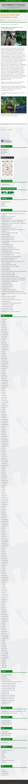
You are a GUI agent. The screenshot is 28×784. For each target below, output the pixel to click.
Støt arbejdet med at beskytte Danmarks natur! (11, 303)
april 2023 (4, 373)
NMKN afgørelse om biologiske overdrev (10, 276)
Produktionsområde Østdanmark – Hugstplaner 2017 (13, 291)
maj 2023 (3, 371)
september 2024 (5, 349)
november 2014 (5, 541)
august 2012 (4, 582)
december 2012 (5, 577)
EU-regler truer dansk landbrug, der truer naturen (12, 681)
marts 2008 (4, 665)
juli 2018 (3, 468)
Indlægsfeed (4, 771)
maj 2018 (3, 472)
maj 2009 (3, 643)
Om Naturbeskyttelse (6, 283)
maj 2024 (3, 353)
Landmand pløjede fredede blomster (9, 713)
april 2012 (4, 587)
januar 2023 (4, 378)
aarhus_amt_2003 (10, 90)
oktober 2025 (4, 336)
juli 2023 (3, 370)
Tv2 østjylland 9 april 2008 (7, 306)
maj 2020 (3, 431)
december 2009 (5, 635)
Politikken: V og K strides (7, 702)
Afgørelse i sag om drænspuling (8, 216)
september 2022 (5, 385)
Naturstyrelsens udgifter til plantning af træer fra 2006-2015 (14, 271)
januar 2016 (4, 517)
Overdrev (4, 757)
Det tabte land (5, 678)
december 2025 (5, 332)
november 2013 (5, 562)
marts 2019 (4, 455)
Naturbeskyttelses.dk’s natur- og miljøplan (10, 266)
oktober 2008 (4, 655)
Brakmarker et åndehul (6, 674)
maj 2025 (3, 341)
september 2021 (5, 405)
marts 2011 (4, 609)
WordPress (19, 782)
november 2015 (5, 521)
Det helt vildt (4, 676)
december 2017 (5, 480)
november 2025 (5, 334)
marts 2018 (4, 475)
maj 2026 (3, 324)
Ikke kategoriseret (5, 124)
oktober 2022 (4, 383)
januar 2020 (4, 438)
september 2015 (5, 524)
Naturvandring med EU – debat (8, 273)
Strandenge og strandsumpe (8, 760)
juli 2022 (3, 388)
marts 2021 (4, 414)
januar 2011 (4, 613)
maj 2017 (3, 490)
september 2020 (5, 424)
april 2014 (4, 553)
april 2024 (4, 354)
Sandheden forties (6, 703)
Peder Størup (17, 20)
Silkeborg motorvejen (6, 301)
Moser (3, 755)
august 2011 (4, 601)
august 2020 (4, 426)
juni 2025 (3, 339)
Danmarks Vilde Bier (6, 234)
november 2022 (5, 382)
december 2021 (5, 400)
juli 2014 (3, 548)
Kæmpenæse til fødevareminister (9, 686)
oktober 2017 (4, 483)
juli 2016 (3, 507)
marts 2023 (4, 375)
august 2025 (4, 337)
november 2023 (5, 363)
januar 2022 (4, 399)
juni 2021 (3, 409)
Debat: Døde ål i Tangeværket (8, 238)
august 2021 (4, 407)
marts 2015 (4, 534)
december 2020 (5, 419)
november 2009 (5, 636)
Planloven (3, 204)
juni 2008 (3, 662)
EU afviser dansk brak (6, 680)
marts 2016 (4, 514)
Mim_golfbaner (18, 83)
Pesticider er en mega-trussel (8, 698)
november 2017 (5, 482)
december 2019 (5, 439)
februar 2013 (4, 575)
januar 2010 (4, 633)
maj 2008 (3, 663)
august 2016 (4, 506)
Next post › (10, 129)
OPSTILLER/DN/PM (5, 288)
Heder (3, 753)
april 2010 (4, 628)
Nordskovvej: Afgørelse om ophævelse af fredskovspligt (13, 278)
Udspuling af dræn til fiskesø (8, 309)
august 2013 (4, 565)
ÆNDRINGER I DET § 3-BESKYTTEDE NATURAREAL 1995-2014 (14, 711)
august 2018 (4, 466)
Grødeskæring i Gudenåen (7, 246)
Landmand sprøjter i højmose (8, 254)
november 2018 (5, 461)
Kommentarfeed (5, 773)
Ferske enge (4, 752)
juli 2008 (3, 660)
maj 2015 (3, 531)
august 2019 (4, 446)
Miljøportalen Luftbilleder (7, 733)
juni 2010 (3, 624)
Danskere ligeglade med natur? (8, 236)
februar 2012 (4, 590)
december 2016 (5, 499)
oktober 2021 (4, 404)
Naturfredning (5, 742)
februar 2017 (4, 495)
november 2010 (5, 616)
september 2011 (5, 599)
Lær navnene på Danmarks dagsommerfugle (11, 256)
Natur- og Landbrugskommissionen (9, 264)
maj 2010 (3, 626)
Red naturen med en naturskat (8, 298)
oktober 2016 (4, 502)
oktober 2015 (4, 523)
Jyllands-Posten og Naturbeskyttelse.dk (10, 24)
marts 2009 (4, 646)
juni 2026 (3, 322)
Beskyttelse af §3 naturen (7, 750)
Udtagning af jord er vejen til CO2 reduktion (11, 311)
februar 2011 (4, 611)
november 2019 (5, 441)
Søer (3, 758)
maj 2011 (3, 606)
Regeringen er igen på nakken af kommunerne (11, 299)
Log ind (3, 769)
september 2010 (5, 619)
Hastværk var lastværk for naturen (9, 683)
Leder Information (5, 691)
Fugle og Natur (5, 731)
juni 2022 (3, 390)
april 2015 (4, 533)
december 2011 (5, 594)
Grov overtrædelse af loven (7, 244)
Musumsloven (4, 206)
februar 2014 (4, 556)
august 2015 (4, 526)
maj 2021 (3, 410)
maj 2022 (3, 392)
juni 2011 (3, 604)
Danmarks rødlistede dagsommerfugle (10, 232)
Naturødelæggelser (6, 269)
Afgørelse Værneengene (7, 218)
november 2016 (5, 500)
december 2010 (5, 614)
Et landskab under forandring (8, 239)
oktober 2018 (4, 463)
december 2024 (5, 344)
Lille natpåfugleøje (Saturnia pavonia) (9, 258)
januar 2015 (4, 538)
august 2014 (4, 546)
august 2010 (4, 621)
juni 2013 (3, 568)
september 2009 (5, 638)
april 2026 (4, 326)
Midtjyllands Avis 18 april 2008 (8, 259)
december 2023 (5, 361)
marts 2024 (4, 356)
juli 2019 (3, 448)
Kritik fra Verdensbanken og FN (8, 688)
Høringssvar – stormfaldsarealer (8, 247)
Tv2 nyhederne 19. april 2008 (8, 304)
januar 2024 (4, 360)
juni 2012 (3, 584)
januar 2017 (4, 497)
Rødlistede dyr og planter (7, 724)
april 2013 (4, 572)
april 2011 (4, 607)
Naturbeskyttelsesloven (6, 201)
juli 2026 (3, 320)
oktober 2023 (4, 365)
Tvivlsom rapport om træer (7, 308)
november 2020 (5, 421)
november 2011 (5, 596)
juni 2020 (3, 429)
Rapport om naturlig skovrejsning (8, 296)
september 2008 (5, 657)
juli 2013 (3, 567)
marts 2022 (4, 395)
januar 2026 (4, 331)
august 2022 (4, 387)
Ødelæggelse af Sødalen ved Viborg (9, 289)
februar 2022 (4, 397)
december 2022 (5, 380)
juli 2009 (3, 640)
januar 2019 (4, 458)
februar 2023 (4, 376)
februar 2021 (4, 416)
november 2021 (5, 402)
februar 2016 (4, 516)
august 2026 (4, 319)
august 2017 (4, 485)
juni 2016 (3, 509)
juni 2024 (3, 351)
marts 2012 (4, 589)
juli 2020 (3, 427)
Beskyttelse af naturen (6, 226)
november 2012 (5, 579)
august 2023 (4, 368)
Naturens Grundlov (6, 268)
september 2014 (5, 545)
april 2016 (4, 512)
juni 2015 (3, 529)
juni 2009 (3, 641)
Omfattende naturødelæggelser (8, 695)
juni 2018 (3, 470)
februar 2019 (4, 456)
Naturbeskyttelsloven (6, 735)
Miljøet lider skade (5, 693)
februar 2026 (4, 329)
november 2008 (5, 653)
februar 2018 (4, 477)
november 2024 (5, 346)
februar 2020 (4, 436)
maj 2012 (3, 585)
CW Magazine (9, 782)
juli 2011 (3, 602)
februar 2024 (4, 358)
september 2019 (5, 444)
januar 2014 (4, 558)
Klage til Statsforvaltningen (7, 251)
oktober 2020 (4, 422)
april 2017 (4, 492)
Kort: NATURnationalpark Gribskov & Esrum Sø (11, 253)
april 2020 (4, 433)
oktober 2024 (4, 348)
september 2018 (5, 465)
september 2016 (5, 504)
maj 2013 (3, 570)
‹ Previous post (3, 129)
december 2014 (5, 540)
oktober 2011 (4, 597)
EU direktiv (3, 203)
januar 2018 (4, 478)
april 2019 (4, 453)
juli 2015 (3, 528)
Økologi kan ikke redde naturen (8, 697)
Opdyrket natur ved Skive (7, 284)
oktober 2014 (4, 543)
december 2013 (5, 560)
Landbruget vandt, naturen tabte (8, 690)
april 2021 (4, 412)
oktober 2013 (4, 563)
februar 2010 (4, 631)
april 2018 (4, 473)
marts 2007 (4, 667)
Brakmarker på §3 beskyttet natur (9, 228)
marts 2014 (4, 555)
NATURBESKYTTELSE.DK (13, 5)
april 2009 (4, 645)
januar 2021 (4, 417)
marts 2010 (4, 630)
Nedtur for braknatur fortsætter (8, 274)
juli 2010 (3, 623)
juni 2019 (3, 450)
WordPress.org (5, 774)
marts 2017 (4, 494)
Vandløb (3, 762)
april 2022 (4, 393)
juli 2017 (3, 487)
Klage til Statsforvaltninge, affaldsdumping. (11, 249)
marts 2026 (4, 327)
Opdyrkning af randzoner (7, 286)
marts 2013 (4, 573)
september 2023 (5, 366)
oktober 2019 (4, 443)
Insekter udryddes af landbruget (8, 685)
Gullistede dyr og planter (7, 722)
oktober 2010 (4, 618)
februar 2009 (4, 648)
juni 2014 (3, 550)
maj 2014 (3, 551)
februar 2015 (4, 536)
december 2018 (5, 460)
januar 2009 (4, 650)
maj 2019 (3, 451)
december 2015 (5, 519)
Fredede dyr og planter (6, 720)
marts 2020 (4, 434)
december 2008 (5, 652)
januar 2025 (4, 343)
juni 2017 (3, 489)
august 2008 (4, 658)
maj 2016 (3, 511)
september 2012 (5, 580)
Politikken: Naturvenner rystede (8, 700)
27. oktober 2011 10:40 (8, 20)
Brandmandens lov (6, 184)
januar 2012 (4, 592)
